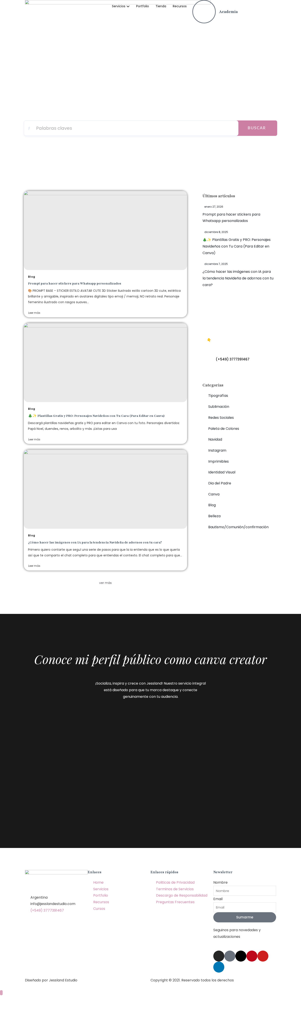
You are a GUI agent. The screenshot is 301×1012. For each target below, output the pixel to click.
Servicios (118, 6)
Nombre (220, 882)
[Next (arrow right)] (27, 1008)
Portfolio (142, 6)
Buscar (257, 128)
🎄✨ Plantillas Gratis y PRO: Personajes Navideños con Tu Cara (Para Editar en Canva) (96, 416)
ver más (105, 583)
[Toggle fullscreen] (46, 1000)
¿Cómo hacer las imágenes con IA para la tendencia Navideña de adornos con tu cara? (95, 542)
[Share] (27, 1000)
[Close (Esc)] (9, 1000)
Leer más (34, 313)
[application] (127, 6)
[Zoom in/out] (64, 1000)
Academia (228, 11)
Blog (31, 277)
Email (218, 898)
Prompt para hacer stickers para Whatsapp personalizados (74, 283)
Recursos (180, 6)
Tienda (161, 6)
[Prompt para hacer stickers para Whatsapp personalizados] (105, 230)
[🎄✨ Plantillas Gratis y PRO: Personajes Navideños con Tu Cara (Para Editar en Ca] (105, 362)
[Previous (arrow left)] (9, 1008)
